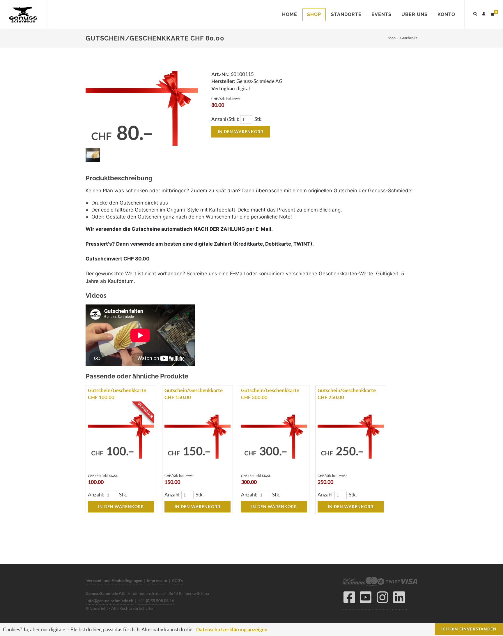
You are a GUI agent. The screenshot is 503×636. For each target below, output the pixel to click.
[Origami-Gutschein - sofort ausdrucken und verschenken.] (94, 155)
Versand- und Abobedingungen (114, 580)
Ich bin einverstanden (469, 628)
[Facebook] (349, 598)
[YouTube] (365, 598)
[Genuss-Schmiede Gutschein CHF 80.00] (142, 108)
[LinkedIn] (399, 598)
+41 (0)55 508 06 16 (156, 600)
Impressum (157, 580)
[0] (492, 14)
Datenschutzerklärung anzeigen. (232, 629)
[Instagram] (382, 598)
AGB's (177, 580)
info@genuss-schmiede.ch (109, 600)
